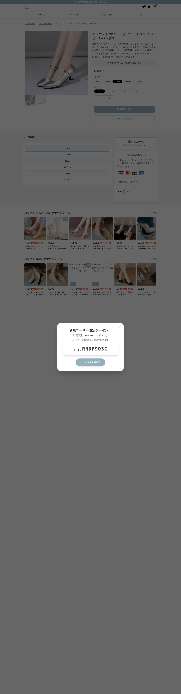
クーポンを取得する (90, 362)
